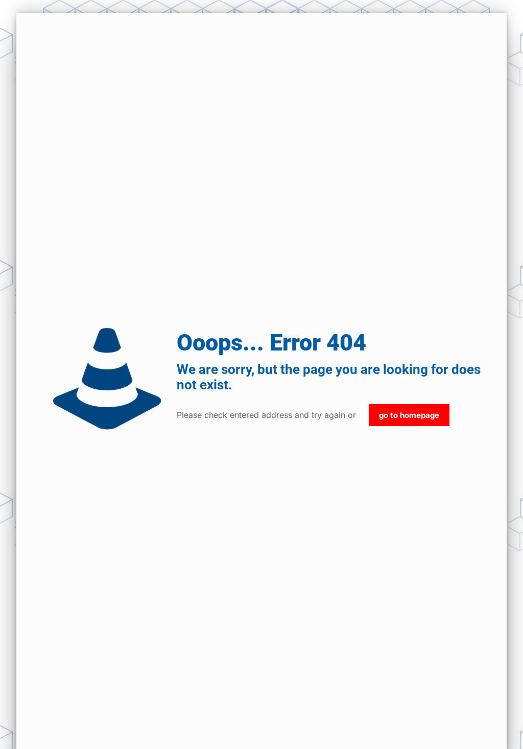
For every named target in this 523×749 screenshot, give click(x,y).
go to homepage (409, 415)
